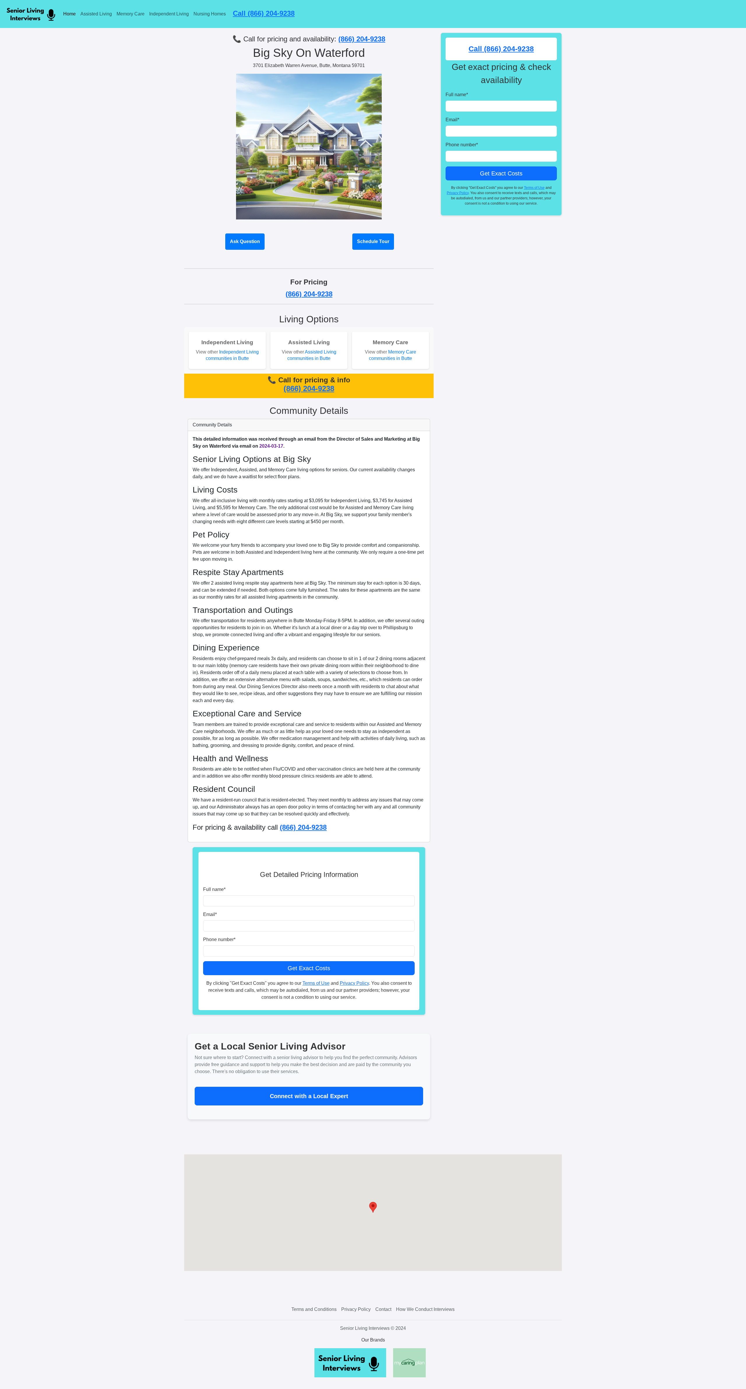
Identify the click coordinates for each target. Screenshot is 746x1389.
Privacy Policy (354, 983)
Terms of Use (316, 983)
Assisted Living (96, 13)
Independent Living (169, 13)
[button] (373, 1207)
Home (69, 13)
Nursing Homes (209, 13)
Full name (214, 889)
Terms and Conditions (314, 1309)
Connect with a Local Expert (309, 1096)
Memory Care (131, 13)
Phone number (219, 939)
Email (210, 914)
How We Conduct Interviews (425, 1309)
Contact (383, 1309)
